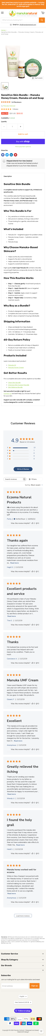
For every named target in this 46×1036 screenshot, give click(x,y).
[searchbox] (12, 479)
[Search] (42, 20)
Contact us (8, 393)
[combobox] (34, 485)
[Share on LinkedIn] (11, 154)
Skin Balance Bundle (15, 387)
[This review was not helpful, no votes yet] (36, 523)
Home (3, 30)
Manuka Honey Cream (16, 367)
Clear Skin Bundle (14, 382)
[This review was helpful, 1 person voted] (32, 853)
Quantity (4, 121)
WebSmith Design (23, 1032)
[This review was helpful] (32, 523)
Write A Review (23, 469)
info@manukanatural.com (27, 24)
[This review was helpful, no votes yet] (32, 571)
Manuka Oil (12, 365)
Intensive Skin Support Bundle (18, 385)
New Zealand (22, 1002)
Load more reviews (23, 916)
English (22, 996)
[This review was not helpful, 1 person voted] (36, 571)
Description (8, 176)
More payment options (23, 146)
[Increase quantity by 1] (20, 126)
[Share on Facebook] (2, 154)
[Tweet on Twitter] (7, 154)
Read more (14, 563)
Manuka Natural (9, 106)
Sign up (34, 986)
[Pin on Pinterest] (15, 154)
